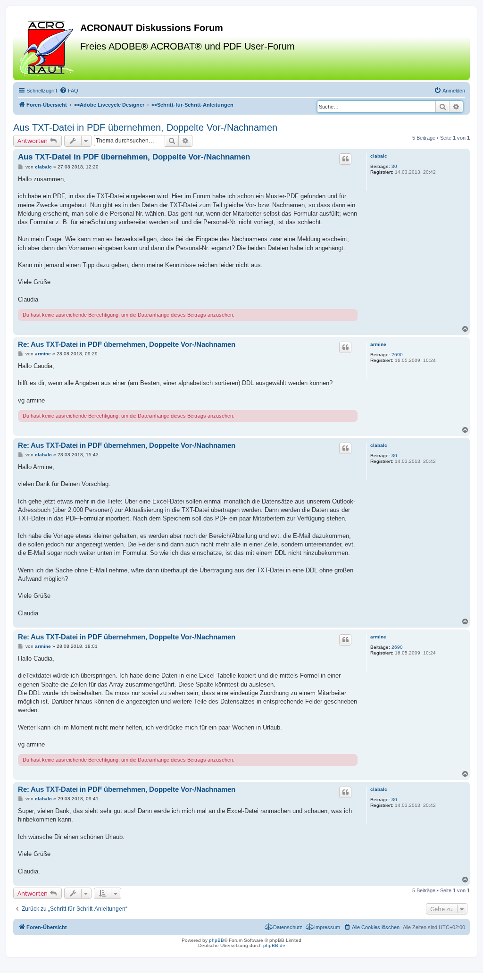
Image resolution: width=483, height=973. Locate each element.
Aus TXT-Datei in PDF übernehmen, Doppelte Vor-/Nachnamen (145, 127)
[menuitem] (68, 90)
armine (378, 344)
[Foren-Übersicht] (48, 47)
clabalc (378, 156)
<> (109, 105)
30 (394, 166)
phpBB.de (274, 945)
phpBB (216, 940)
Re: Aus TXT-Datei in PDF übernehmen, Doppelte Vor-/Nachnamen (126, 344)
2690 (397, 354)
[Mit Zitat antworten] (345, 159)
